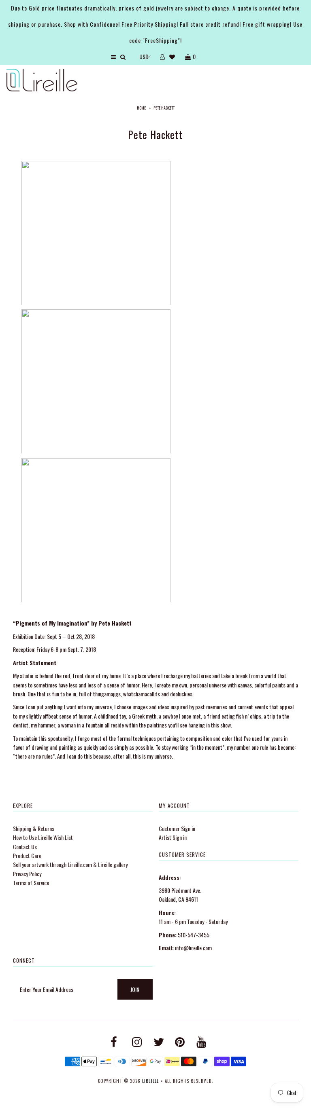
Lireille (150, 1081)
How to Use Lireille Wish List (43, 837)
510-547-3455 (193, 934)
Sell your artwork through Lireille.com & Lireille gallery (70, 864)
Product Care (27, 855)
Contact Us (25, 846)
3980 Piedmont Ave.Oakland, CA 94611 (180, 894)
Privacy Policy (27, 873)
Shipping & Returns (33, 828)
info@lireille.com (193, 947)
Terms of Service (31, 882)
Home (141, 108)
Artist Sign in (173, 837)
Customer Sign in (177, 828)
